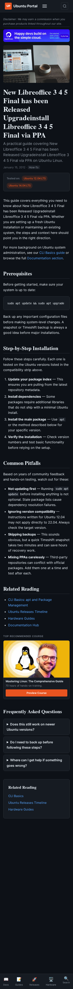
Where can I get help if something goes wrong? (34, 762)
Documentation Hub (23, 625)
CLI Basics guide (52, 253)
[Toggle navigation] (44, 6)
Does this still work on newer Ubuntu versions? (31, 727)
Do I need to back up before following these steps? (30, 744)
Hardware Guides (21, 618)
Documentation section (45, 258)
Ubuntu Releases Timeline (27, 612)
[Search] (64, 6)
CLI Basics (16, 796)
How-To (34, 167)
